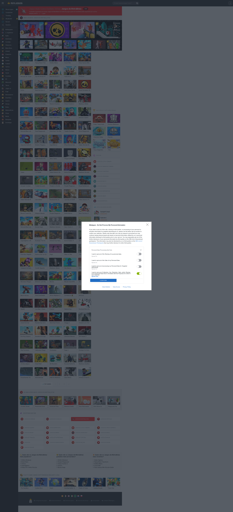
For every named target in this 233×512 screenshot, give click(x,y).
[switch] (139, 254)
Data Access (116, 287)
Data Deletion (106, 287)
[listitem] (116, 250)
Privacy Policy (127, 287)
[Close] (148, 225)
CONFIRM (103, 280)
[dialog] (116, 256)
